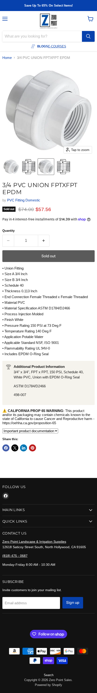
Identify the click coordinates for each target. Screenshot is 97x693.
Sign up (72, 602)
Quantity (8, 230)
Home (7, 58)
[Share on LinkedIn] (23, 447)
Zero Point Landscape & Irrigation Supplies (34, 541)
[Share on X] (14, 447)
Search (48, 675)
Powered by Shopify (48, 685)
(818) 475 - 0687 (15, 556)
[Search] (88, 36)
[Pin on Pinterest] (32, 447)
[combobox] (42, 36)
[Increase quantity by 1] (44, 240)
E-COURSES (57, 46)
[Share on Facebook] (5, 447)
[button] (11, 167)
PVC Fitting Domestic (23, 200)
